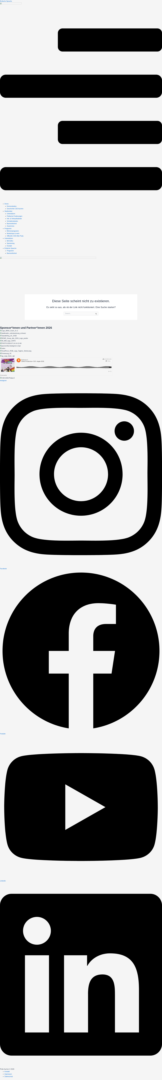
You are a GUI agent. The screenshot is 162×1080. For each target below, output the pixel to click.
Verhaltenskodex (12, 221)
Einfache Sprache (10, 248)
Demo (6, 204)
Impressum (8, 1074)
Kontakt (9, 246)
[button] (81, 110)
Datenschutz (8, 1076)
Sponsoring (10, 243)
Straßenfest (8, 211)
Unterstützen (11, 213)
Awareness (10, 226)
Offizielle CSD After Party (15, 236)
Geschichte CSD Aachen (15, 208)
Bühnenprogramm (13, 231)
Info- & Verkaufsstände (14, 218)
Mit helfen (10, 241)
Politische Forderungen (14, 216)
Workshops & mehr (13, 233)
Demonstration (11, 206)
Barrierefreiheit (12, 223)
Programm (7, 228)
